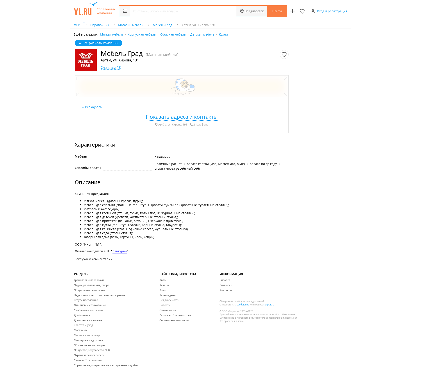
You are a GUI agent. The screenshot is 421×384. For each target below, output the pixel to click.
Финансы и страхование (90, 305)
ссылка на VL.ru (271, 314)
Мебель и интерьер (87, 335)
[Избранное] (302, 11)
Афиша (164, 285)
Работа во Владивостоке (175, 315)
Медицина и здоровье (88, 340)
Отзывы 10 (111, 67)
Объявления (167, 310)
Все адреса (94, 107)
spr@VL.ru (269, 304)
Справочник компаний (106, 11)
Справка (224, 280)
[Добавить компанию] (292, 11)
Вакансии (225, 285)
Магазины (80, 330)
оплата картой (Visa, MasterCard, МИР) (216, 164)
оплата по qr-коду (263, 164)
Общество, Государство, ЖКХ (92, 350)
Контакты (225, 290)
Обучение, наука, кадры (89, 345)
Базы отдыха (167, 295)
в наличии (163, 157)
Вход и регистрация (332, 11)
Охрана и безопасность (89, 355)
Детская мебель (202, 34)
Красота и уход (83, 325)
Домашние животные (88, 320)
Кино (162, 290)
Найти (277, 11)
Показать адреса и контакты (182, 116)
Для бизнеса (82, 315)
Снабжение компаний (88, 310)
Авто (162, 280)
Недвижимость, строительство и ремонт (100, 295)
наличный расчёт (168, 164)
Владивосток (254, 11)
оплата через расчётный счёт (177, 168)
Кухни (223, 34)
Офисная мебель (173, 34)
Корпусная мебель (142, 34)
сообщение (243, 304)
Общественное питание (89, 290)
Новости (164, 305)
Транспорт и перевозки (89, 280)
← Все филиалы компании (98, 43)
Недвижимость (169, 300)
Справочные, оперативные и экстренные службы (106, 365)
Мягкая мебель (111, 34)
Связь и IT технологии (88, 360)
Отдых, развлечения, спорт (91, 285)
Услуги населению (86, 300)
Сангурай (119, 251)
